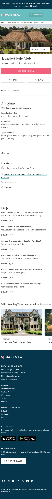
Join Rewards (36, 15)
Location (15, 90)
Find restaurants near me (10, 376)
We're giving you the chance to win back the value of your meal (26, 4)
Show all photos (39, 49)
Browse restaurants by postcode (13, 373)
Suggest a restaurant (9, 379)
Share (14, 80)
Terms (3, 398)
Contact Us (5, 392)
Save (40, 80)
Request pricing (26, 71)
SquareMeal (10, 15)
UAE (2, 417)
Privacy (4, 401)
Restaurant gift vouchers (10, 369)
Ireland (4, 411)
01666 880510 (10, 182)
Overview (5, 90)
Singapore (5, 414)
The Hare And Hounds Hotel (17, 342)
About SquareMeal (8, 389)
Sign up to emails (13, 461)
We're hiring (5, 395)
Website (5, 63)
